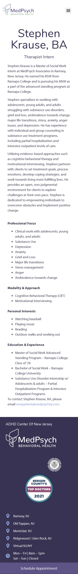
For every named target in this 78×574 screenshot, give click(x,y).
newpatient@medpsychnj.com (37, 404)
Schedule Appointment (39, 568)
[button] (68, 10)
